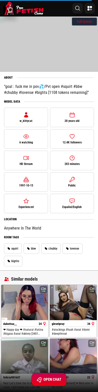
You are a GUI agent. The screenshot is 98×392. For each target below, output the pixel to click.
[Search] (77, 8)
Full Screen (84, 22)
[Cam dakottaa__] (24, 302)
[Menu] (89, 8)
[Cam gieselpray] (73, 302)
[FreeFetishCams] (23, 8)
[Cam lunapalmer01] (73, 356)
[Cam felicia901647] (24, 356)
